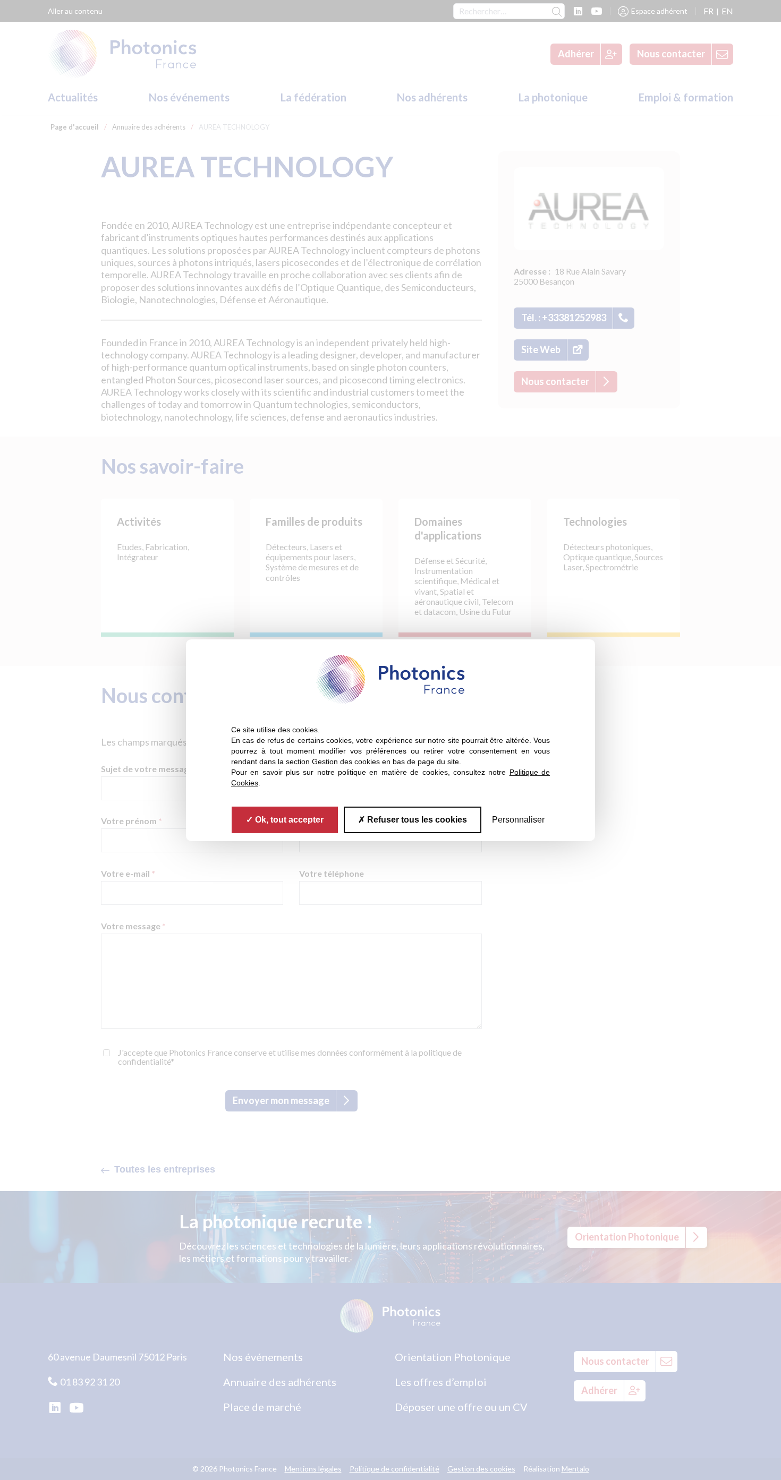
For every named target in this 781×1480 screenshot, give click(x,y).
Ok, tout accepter (288, 819)
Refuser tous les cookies (416, 819)
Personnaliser (518, 819)
